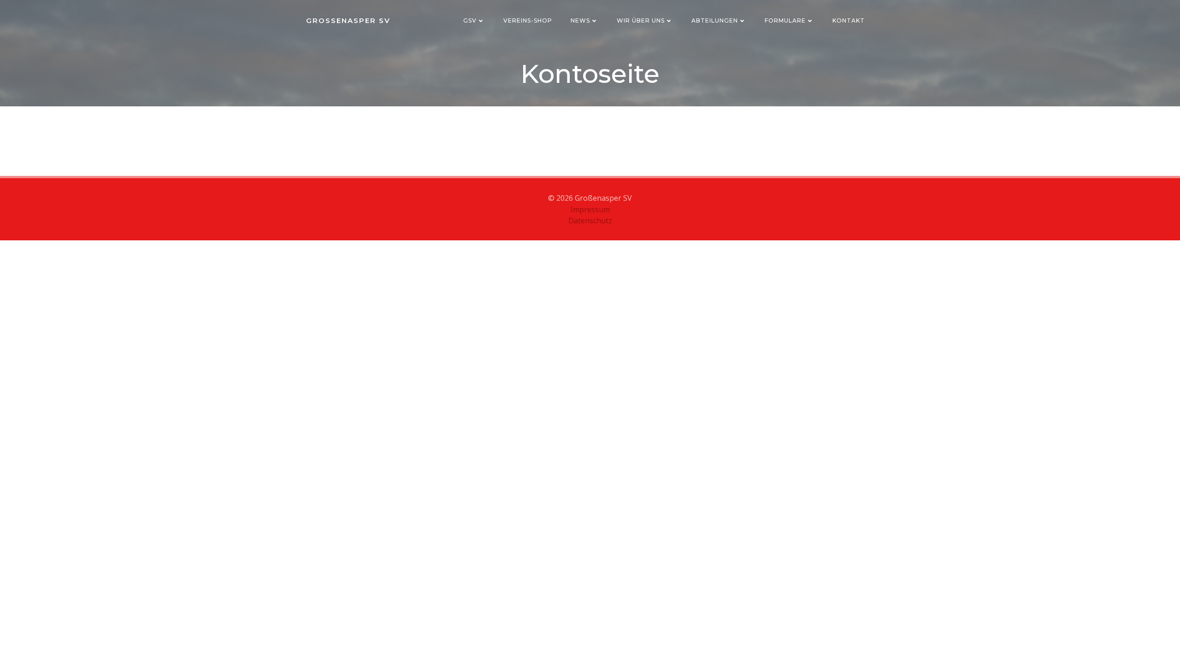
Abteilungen (714, 20)
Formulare (785, 20)
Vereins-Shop (527, 20)
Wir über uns (641, 20)
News (580, 20)
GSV (470, 20)
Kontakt (848, 20)
